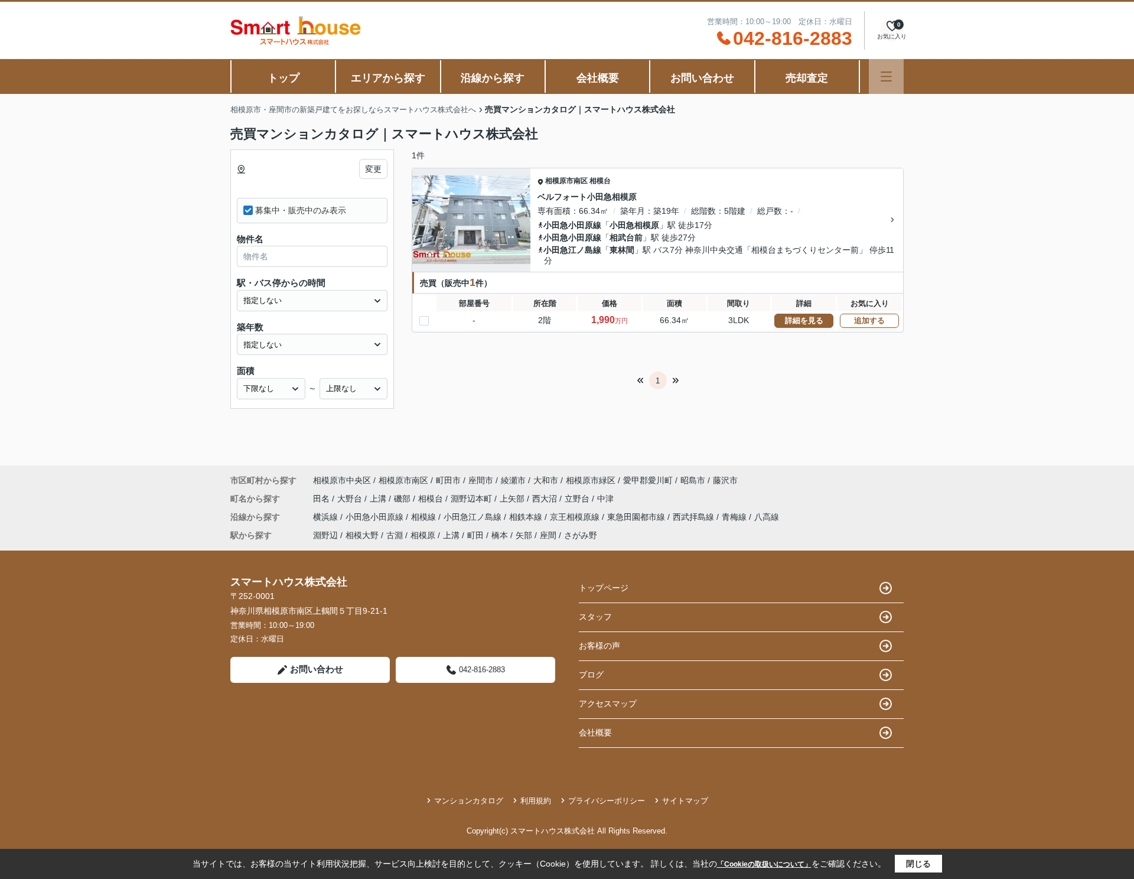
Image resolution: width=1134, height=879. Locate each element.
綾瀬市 (513, 480)
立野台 (578, 498)
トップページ (603, 587)
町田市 (448, 480)
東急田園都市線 (637, 517)
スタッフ (595, 616)
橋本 (499, 535)
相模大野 (362, 535)
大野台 (350, 498)
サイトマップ (685, 800)
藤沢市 (725, 480)
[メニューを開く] (886, 76)
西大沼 (545, 498)
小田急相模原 (634, 225)
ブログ (591, 674)
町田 (475, 535)
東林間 (622, 250)
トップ (283, 78)
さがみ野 (580, 535)
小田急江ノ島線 (572, 250)
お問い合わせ (702, 78)
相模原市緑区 (590, 480)
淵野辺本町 (472, 498)
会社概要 (597, 78)
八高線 (766, 517)
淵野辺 (325, 535)
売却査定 (807, 78)
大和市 (545, 480)
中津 (605, 498)
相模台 (600, 181)
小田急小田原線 (572, 225)
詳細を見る (804, 320)
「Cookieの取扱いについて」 (764, 864)
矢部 (524, 535)
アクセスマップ (608, 703)
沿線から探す (492, 78)
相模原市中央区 (342, 480)
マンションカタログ (468, 800)
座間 (548, 535)
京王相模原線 (576, 517)
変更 (373, 169)
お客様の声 (599, 645)
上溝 (379, 498)
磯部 (403, 498)
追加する (869, 320)
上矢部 (513, 498)
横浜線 (326, 517)
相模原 (422, 535)
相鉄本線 (527, 517)
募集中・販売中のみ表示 (300, 210)
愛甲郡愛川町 (648, 480)
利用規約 (535, 800)
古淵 (394, 535)
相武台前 (626, 237)
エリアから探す (388, 78)
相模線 (424, 517)
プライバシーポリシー (606, 800)
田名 (322, 498)
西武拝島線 (694, 517)
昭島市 (692, 480)
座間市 (480, 480)
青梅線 (735, 517)
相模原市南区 (566, 181)
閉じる (918, 863)
